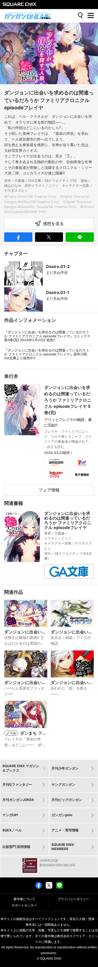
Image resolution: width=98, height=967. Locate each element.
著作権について (24, 899)
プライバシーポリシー (73, 899)
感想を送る (53, 223)
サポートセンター (24, 905)
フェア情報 (49, 490)
